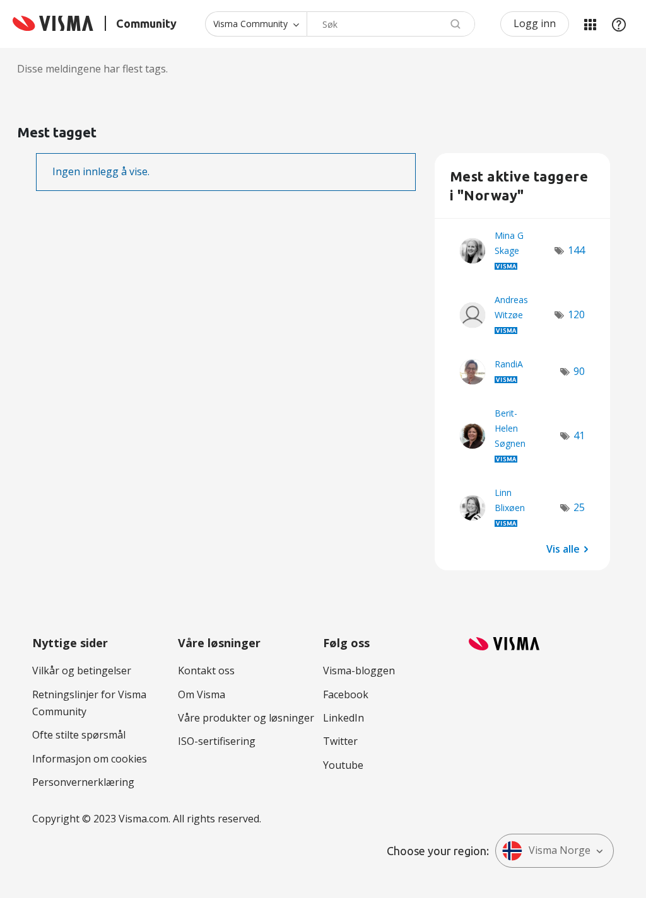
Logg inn (535, 23)
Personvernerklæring (83, 782)
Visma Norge (559, 850)
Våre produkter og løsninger (246, 718)
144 (576, 250)
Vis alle (563, 548)
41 (579, 435)
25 (579, 507)
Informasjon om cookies (89, 759)
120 (576, 314)
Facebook (345, 694)
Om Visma (201, 694)
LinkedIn (343, 718)
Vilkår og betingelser (81, 670)
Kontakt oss (206, 670)
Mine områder (589, 23)
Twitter (340, 741)
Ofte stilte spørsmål (79, 735)
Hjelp (618, 23)
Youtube (343, 765)
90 (579, 371)
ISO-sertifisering (216, 741)
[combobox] (391, 24)
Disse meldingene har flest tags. (92, 69)
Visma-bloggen (359, 670)
